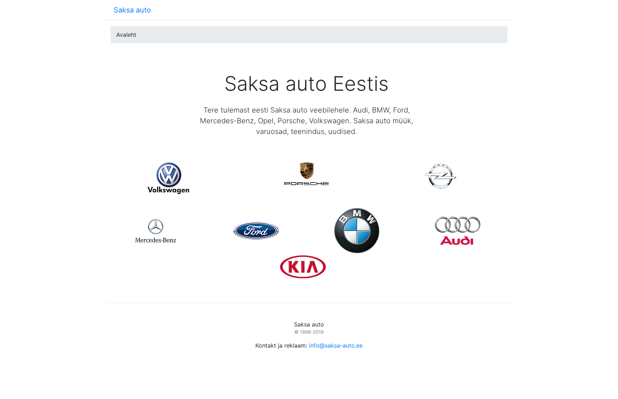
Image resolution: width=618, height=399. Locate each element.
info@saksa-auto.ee (336, 345)
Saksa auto (132, 10)
